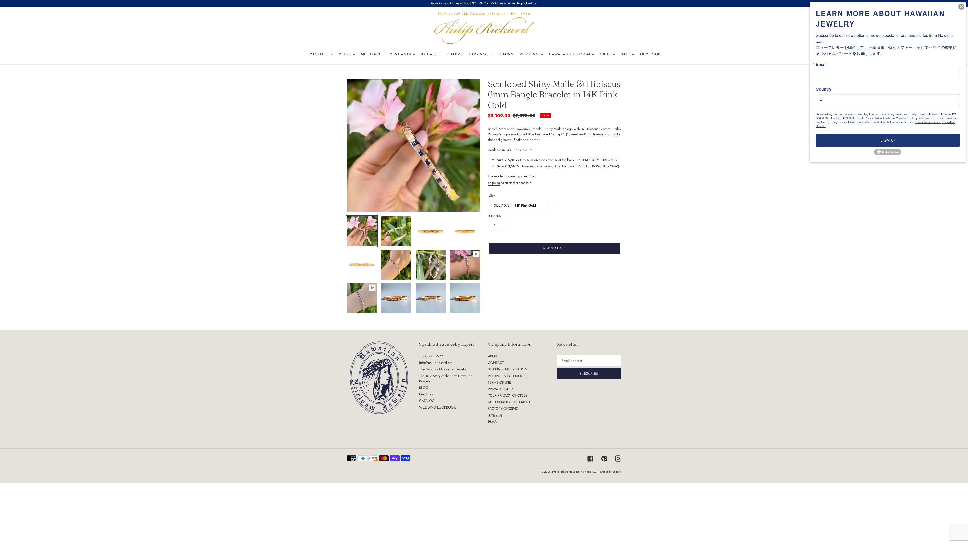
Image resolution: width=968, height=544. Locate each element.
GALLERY (426, 394)
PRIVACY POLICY (501, 388)
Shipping (494, 182)
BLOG (423, 387)
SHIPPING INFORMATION (507, 369)
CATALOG (427, 400)
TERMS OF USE (499, 382)
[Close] (961, 7)
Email (821, 64)
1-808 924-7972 (431, 356)
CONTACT (496, 362)
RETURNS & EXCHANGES (508, 375)
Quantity (495, 215)
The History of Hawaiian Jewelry (443, 369)
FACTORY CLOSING (503, 408)
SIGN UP (888, 140)
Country (823, 89)
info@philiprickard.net (435, 362)
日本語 (493, 421)
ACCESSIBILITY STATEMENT (509, 401)
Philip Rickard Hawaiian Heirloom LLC (574, 472)
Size (492, 195)
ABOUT (493, 356)
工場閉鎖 (495, 415)
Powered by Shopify (609, 472)
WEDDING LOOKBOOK (437, 407)
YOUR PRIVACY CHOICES (507, 395)
